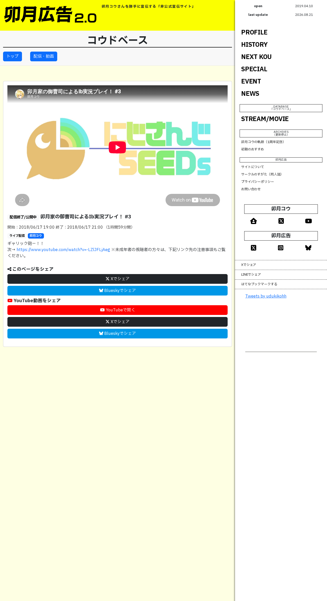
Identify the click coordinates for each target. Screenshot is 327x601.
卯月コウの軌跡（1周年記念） (263, 142)
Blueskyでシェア (119, 291)
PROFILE (254, 32)
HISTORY (254, 44)
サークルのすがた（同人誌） (262, 174)
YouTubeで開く (120, 310)
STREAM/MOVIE (265, 119)
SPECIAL (254, 69)
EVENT (251, 81)
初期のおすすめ (252, 149)
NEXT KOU (256, 57)
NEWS (250, 93)
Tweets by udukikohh (265, 296)
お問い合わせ (251, 189)
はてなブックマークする (259, 284)
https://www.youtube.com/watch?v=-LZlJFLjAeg (63, 250)
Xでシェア (120, 279)
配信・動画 (43, 56)
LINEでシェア (251, 274)
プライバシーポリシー (257, 181)
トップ (12, 56)
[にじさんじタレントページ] (253, 221)
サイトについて (252, 167)
